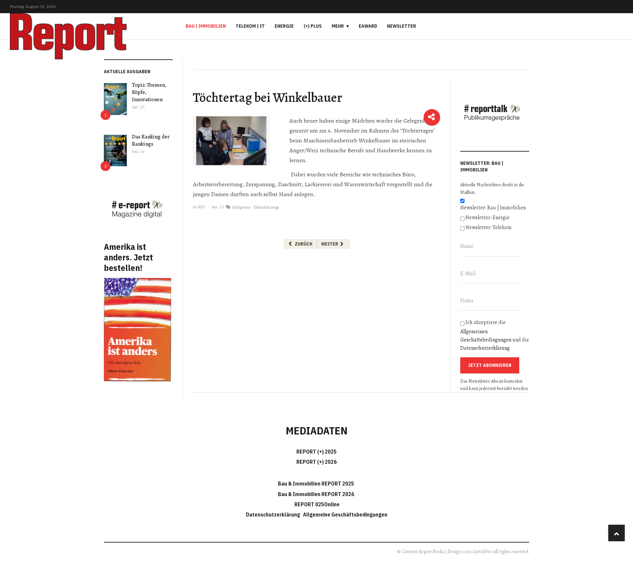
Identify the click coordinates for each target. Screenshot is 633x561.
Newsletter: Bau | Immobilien (493, 207)
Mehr (338, 26)
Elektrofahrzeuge (266, 207)
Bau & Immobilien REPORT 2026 (316, 494)
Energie (284, 26)
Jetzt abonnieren (489, 365)
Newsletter (401, 26)
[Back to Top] (616, 533)
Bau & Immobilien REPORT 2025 (316, 483)
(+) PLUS (313, 26)
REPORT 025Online (316, 504)
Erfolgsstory (241, 207)
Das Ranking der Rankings (150, 140)
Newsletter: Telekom (489, 227)
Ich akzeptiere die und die (494, 335)
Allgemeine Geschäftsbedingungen (345, 514)
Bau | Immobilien (206, 26)
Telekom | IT (250, 26)
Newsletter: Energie (488, 217)
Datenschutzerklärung (485, 348)
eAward (368, 26)
